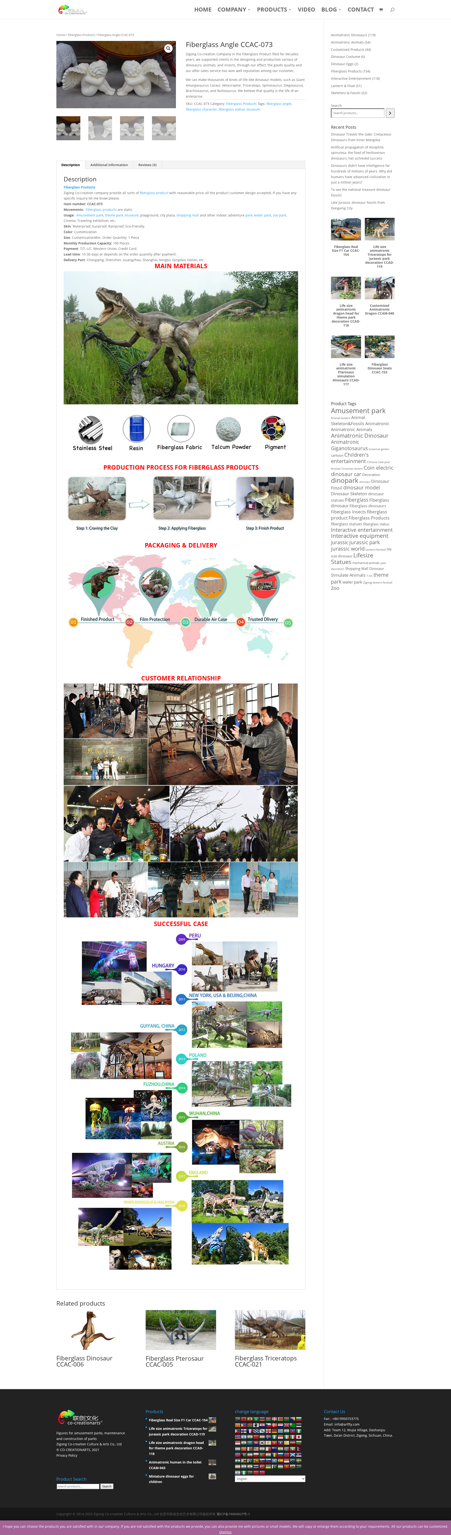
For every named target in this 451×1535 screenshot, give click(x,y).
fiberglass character (201, 109)
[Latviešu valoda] (293, 1442)
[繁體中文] (262, 1472)
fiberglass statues (346, 524)
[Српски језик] (299, 1454)
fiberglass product (154, 193)
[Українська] (268, 1466)
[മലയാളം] (262, 1448)
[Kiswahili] (293, 1460)
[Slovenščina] (268, 1460)
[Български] (299, 1418)
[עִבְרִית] (244, 1436)
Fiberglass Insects (348, 512)
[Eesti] (299, 1424)
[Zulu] (250, 1472)
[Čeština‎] (268, 1424)
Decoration (371, 474)
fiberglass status (376, 524)
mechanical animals (366, 563)
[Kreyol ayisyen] (293, 1430)
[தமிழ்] (244, 1466)
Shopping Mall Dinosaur (364, 568)
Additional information (109, 165)
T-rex (369, 575)
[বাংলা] (287, 1418)
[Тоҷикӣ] (238, 1466)
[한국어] (262, 1442)
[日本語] (299, 1436)
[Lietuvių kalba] (299, 1442)
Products (272, 10)
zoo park (279, 215)
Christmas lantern (352, 468)
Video (306, 10)
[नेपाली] (299, 1448)
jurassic (339, 542)
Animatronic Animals (351, 429)
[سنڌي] (250, 1460)
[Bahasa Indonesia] (281, 1436)
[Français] (250, 1430)
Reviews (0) (147, 165)
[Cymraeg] (293, 1466)
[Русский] (281, 1454)
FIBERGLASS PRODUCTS (224, 467)
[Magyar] (262, 1436)
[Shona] (244, 1460)
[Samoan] (287, 1454)
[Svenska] (299, 1460)
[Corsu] (256, 1424)
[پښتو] (244, 1454)
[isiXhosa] (299, 1466)
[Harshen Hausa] (299, 1430)
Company (232, 10)
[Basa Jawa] (238, 1442)
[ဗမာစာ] (293, 1448)
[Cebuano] (244, 1424)
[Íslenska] (268, 1436)
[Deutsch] (275, 1430)
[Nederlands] (281, 1424)
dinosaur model (361, 487)
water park (262, 215)
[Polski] (256, 1454)
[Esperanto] (293, 1424)
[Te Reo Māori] (275, 1448)
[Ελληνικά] (281, 1430)
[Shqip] (244, 1418)
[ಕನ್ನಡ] (244, 1442)
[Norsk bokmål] (238, 1454)
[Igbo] (275, 1436)
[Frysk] (256, 1430)
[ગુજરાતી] (287, 1430)
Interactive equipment (359, 536)
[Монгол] (287, 1448)
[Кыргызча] (275, 1442)
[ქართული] (268, 1430)
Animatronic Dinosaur (360, 435)
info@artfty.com (347, 1424)
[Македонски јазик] (244, 1448)
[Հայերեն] (262, 1418)
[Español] (281, 1460)
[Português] (262, 1454)
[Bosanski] (293, 1418)
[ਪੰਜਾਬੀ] (268, 1454)
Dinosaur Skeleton (349, 493)
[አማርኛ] (250, 1418)
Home (202, 10)
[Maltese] (268, 1448)
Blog (329, 10)
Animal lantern (340, 418)
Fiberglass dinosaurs (368, 505)
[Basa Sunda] (287, 1460)
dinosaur (364, 482)
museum (253, 109)
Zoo (335, 588)
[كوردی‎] (268, 1442)
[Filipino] (238, 1430)
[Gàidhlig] (293, 1454)
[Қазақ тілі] (250, 1442)
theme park (114, 215)
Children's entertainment (350, 457)
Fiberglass (356, 499)
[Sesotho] (238, 1460)
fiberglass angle (278, 103)
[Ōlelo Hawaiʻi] (238, 1436)
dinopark (344, 480)
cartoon (337, 455)
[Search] (390, 113)
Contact (361, 10)
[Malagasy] (250, 1448)
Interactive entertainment (362, 529)
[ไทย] (256, 1466)
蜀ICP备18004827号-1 (233, 1514)
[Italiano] (293, 1436)
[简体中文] (256, 1472)
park (249, 215)
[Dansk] (275, 1424)
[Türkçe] (262, 1466)
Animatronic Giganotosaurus (349, 445)
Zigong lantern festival (377, 582)
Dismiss (225, 1532)
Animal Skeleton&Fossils (348, 420)
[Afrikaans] (238, 1418)
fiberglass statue (232, 109)
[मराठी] (281, 1448)
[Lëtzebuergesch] (238, 1448)
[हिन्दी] (250, 1436)
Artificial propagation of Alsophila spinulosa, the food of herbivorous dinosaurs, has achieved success (358, 153)
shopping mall (187, 215)
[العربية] (256, 1418)
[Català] (238, 1424)
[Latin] (287, 1442)
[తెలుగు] (250, 1466)
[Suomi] (244, 1430)
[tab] (70, 165)
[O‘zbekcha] (281, 1466)
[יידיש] (238, 1472)
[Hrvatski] (262, 1424)
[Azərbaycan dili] (268, 1418)
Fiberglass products (101, 209)
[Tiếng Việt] (287, 1466)
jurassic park (364, 542)
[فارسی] (250, 1454)
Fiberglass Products (81, 35)
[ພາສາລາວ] (281, 1442)
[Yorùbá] (244, 1472)
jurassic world (348, 548)
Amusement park (89, 215)
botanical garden (379, 449)
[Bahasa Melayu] (256, 1448)
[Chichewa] (250, 1424)
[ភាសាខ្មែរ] (256, 1442)
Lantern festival (375, 550)
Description (70, 165)
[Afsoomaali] (275, 1460)
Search (336, 105)
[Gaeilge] (287, 1436)
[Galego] (262, 1430)
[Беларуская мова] (281, 1418)
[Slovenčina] (262, 1460)
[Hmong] (256, 1436)
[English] (287, 1424)
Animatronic (377, 423)
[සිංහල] (256, 1460)
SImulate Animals (348, 575)
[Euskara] (275, 1418)
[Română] (275, 1454)
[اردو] (275, 1466)
